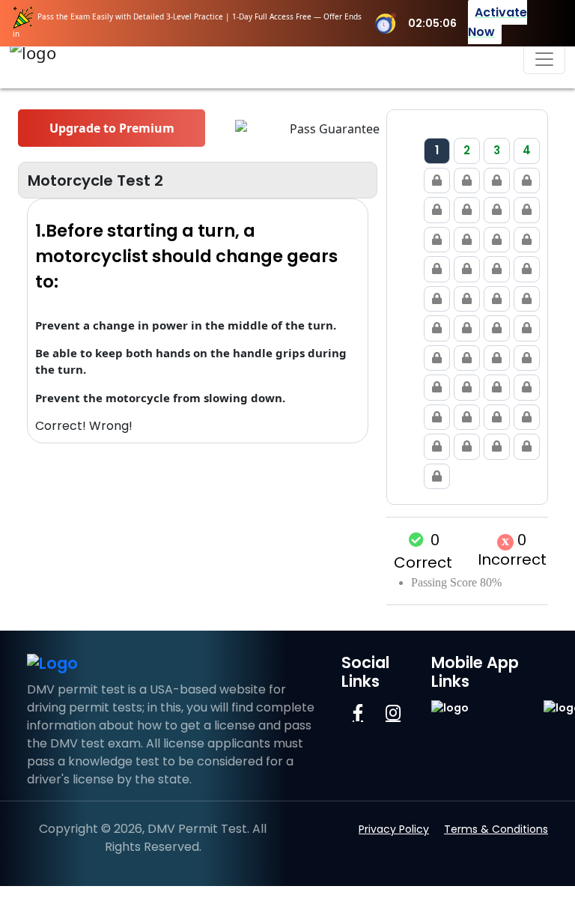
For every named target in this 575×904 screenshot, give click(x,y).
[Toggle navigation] (544, 59)
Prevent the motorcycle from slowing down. (160, 397)
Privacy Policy (394, 829)
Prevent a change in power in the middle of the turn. (185, 325)
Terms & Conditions (496, 829)
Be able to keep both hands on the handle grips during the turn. (191, 361)
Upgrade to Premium (111, 128)
